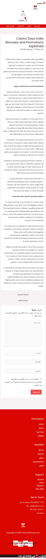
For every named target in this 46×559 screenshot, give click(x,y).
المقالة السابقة (23, 294)
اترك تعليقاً (40, 49)
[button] (24, 3)
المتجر (29, 26)
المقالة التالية (23, 300)
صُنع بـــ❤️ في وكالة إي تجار (32, 556)
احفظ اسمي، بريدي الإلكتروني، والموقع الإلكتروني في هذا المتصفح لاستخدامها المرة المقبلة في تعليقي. (23, 382)
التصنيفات (20, 26)
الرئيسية (37, 26)
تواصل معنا (10, 26)
